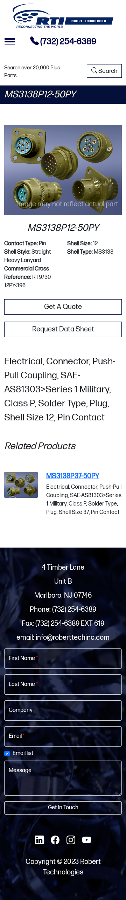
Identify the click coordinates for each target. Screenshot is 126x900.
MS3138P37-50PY (72, 476)
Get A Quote (63, 307)
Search (107, 71)
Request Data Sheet (63, 329)
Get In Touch (63, 807)
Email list (23, 753)
